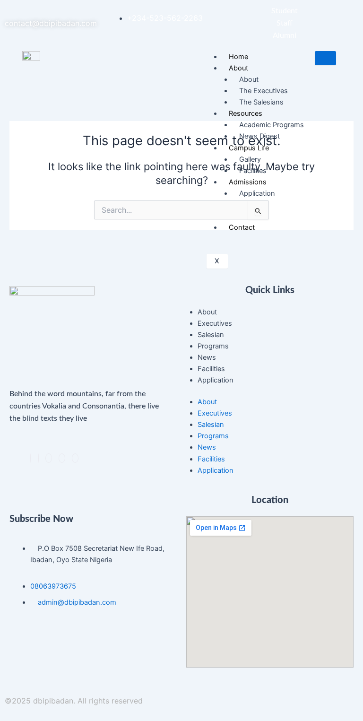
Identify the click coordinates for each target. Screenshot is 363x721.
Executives (215, 323)
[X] (38, 458)
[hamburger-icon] (325, 58)
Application (215, 380)
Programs (213, 346)
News (207, 357)
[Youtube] (75, 458)
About (207, 312)
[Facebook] (30, 458)
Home (238, 56)
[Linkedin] (48, 458)
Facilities (253, 170)
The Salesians (261, 102)
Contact (242, 227)
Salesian (211, 334)
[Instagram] (62, 458)
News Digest (259, 136)
